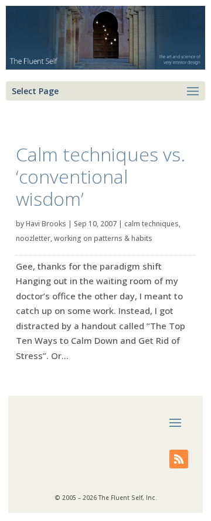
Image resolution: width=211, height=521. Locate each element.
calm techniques (151, 224)
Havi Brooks (46, 224)
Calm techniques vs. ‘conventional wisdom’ (100, 177)
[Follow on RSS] (178, 459)
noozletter (33, 238)
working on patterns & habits (103, 238)
